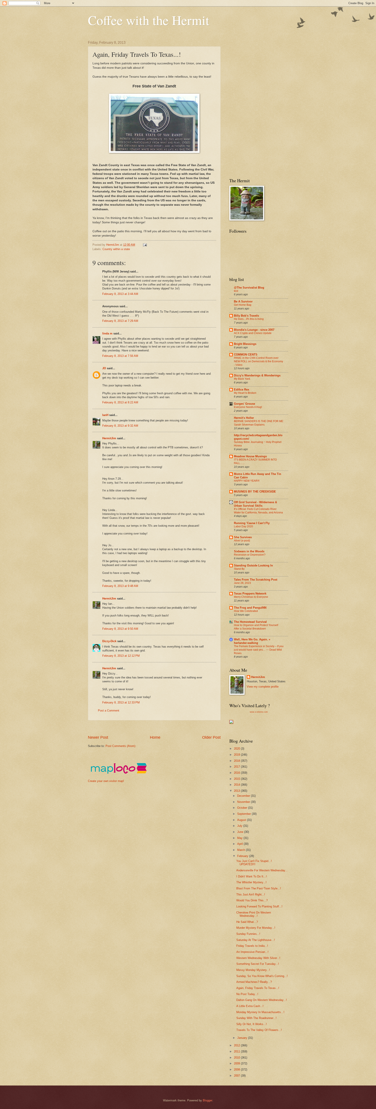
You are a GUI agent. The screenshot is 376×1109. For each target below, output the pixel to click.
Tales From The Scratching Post (255, 579)
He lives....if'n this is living (249, 319)
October (242, 807)
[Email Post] (145, 244)
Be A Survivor (243, 301)
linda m (107, 333)
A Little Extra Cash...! (250, 1006)
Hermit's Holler (244, 417)
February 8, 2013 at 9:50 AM (120, 628)
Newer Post (98, 737)
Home (155, 737)
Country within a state (116, 249)
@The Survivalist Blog (249, 287)
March (241, 850)
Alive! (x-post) (242, 540)
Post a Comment (108, 710)
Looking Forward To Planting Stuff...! (259, 906)
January (242, 1037)
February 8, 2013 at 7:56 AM (120, 355)
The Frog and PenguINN (250, 607)
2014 (237, 784)
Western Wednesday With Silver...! (258, 958)
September (244, 813)
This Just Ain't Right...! (250, 894)
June (240, 831)
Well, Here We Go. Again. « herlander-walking (252, 641)
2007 (237, 1075)
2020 (237, 748)
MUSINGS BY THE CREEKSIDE (255, 491)
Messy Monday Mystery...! (253, 970)
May (240, 838)
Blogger (207, 1100)
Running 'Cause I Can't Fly (252, 523)
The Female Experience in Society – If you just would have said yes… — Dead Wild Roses (259, 650)
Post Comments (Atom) (120, 746)
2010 (237, 1057)
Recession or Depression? (249, 554)
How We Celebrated (246, 611)
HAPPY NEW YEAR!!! (246, 480)
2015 (237, 778)
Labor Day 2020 (243, 526)
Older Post (211, 737)
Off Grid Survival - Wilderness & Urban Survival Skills (255, 504)
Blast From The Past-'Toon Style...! (258, 888)
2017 (237, 766)
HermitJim (109, 438)
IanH (105, 415)
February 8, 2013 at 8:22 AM (120, 402)
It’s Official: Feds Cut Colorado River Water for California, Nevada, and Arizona (258, 511)
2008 (237, 1069)
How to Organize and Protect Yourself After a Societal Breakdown (256, 627)
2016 (237, 772)
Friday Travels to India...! (252, 945)
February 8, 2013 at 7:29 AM (120, 320)
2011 (237, 1051)
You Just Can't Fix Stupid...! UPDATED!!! (254, 862)
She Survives (243, 537)
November (244, 801)
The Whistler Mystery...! (251, 882)
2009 (237, 1063)
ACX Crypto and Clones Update (253, 333)
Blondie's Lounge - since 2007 (254, 329)
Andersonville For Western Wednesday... (262, 870)
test (236, 290)
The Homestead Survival (250, 621)
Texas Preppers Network (250, 593)
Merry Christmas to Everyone (251, 596)
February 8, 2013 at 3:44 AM (120, 294)
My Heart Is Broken (245, 392)
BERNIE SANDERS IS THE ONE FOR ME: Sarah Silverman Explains (259, 423)
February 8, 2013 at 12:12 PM (121, 655)
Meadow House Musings (250, 456)
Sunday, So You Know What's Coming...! (262, 976)
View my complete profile (263, 686)
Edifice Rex (241, 389)
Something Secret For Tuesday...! (257, 963)
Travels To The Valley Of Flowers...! (259, 1030)
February (243, 856)
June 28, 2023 (242, 583)
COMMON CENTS (245, 354)
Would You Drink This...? (252, 900)
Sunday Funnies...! (248, 933)
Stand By (239, 568)
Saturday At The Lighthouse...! (255, 940)
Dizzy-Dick (109, 641)
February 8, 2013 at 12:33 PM (121, 702)
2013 (237, 790)
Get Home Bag (242, 304)
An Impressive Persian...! (252, 952)
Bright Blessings (245, 344)
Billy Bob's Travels (246, 315)
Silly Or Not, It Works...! (251, 1024)
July (240, 825)
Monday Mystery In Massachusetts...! (260, 1012)
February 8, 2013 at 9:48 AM (120, 586)
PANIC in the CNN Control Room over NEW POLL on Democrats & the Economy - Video (258, 361)
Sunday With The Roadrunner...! (256, 1018)
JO (104, 368)
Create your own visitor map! (106, 781)
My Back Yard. (242, 378)
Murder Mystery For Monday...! (255, 927)
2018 (237, 760)
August (242, 820)
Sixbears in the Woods (249, 551)
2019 (237, 754)
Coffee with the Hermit (148, 20)
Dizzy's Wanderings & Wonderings (257, 375)
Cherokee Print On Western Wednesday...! (253, 914)
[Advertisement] (167, 727)
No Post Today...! (247, 994)
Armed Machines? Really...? (254, 982)
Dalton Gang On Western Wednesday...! (261, 1000)
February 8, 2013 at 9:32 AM (120, 425)
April (240, 843)
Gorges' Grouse (244, 403)
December (244, 795)
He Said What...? (247, 922)
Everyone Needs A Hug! (248, 407)
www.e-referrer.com (259, 712)
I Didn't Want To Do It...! (251, 876)
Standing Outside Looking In (253, 565)
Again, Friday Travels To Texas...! (257, 988)
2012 (237, 1045)
